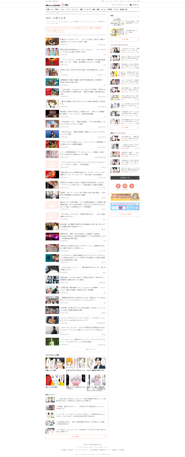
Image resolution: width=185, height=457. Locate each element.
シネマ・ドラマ (51, 27)
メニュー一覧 (136, 1)
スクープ (61, 27)
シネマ (48, 31)
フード (68, 9)
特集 (93, 9)
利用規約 (70, 450)
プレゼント (129, 1)
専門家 (110, 9)
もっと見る (75, 436)
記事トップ (50, 9)
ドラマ (62, 31)
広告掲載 (121, 450)
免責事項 (114, 450)
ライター (116, 9)
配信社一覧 (123, 9)
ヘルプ (105, 447)
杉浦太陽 (98, 27)
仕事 (78, 27)
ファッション (70, 27)
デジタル (84, 27)
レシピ (111, 1)
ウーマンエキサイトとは (84, 447)
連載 (98, 9)
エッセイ (103, 9)
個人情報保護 (94, 450)
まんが (121, 1)
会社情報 (63, 450)
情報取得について (104, 450)
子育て (102, 1)
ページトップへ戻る (125, 214)
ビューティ (116, 1)
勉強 (91, 27)
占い (125, 1)
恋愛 (81, 9)
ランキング (87, 9)
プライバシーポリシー (81, 450)
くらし (106, 1)
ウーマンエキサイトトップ (120, 5)
